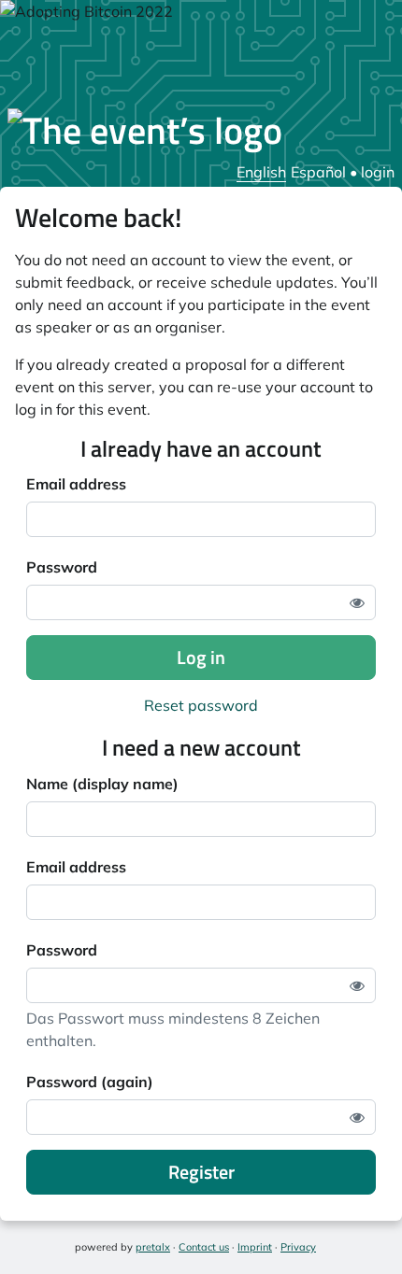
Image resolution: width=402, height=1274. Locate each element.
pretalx (153, 1246)
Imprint (254, 1246)
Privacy (298, 1246)
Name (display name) (102, 783)
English (261, 172)
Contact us (204, 1246)
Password (61, 567)
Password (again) (89, 1081)
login (378, 172)
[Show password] (357, 602)
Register (201, 1171)
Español (318, 172)
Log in (201, 657)
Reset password (201, 705)
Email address (76, 483)
